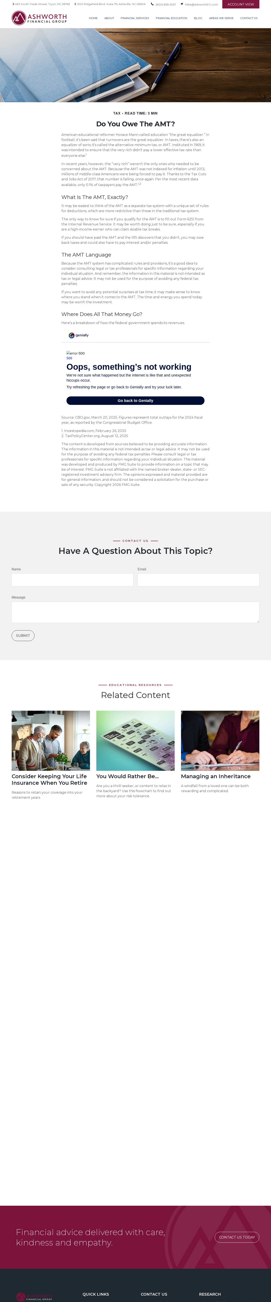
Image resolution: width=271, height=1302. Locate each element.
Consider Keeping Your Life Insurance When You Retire (49, 779)
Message (18, 597)
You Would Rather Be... (127, 776)
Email (142, 569)
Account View (241, 4)
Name (16, 569)
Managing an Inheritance (216, 776)
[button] (93, 18)
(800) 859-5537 (166, 4)
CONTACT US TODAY (237, 1237)
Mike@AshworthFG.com (201, 4)
